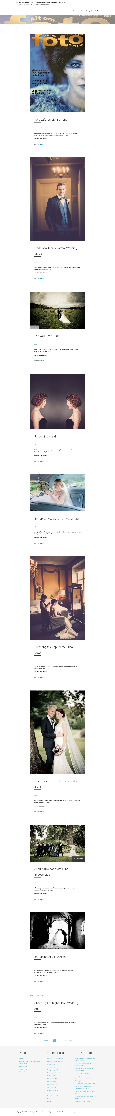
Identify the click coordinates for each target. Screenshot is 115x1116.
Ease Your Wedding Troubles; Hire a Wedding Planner (84, 1069)
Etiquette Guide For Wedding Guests (85, 1083)
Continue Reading (40, 139)
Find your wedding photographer (56, 1061)
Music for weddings (52, 1090)
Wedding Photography (87, 11)
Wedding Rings (23, 1069)
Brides (49, 1099)
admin (46, 128)
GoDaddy (72, 1112)
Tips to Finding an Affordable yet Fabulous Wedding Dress (84, 1087)
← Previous (45, 1040)
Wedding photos (51, 1087)
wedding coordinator (80, 1076)
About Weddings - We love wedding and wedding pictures (41, 3)
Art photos (50, 1093)
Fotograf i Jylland (45, 436)
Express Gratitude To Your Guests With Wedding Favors (29, 1062)
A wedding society (52, 1064)
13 (65, 1040)
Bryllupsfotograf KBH (53, 1070)
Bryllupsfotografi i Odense (50, 956)
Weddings (75, 11)
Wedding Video (23, 1072)
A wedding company (52, 1067)
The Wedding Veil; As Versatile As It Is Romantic (85, 1092)
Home (68, 11)
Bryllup (49, 1101)
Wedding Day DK (52, 1075)
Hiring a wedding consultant (82, 1073)
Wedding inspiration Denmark (55, 1058)
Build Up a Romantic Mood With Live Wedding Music (85, 1064)
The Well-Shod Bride (46, 336)
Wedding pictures (52, 1084)
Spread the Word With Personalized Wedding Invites (85, 1059)
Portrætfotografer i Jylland (50, 119)
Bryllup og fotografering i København (57, 518)
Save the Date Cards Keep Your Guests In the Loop (85, 1097)
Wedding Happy (51, 1081)
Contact (97, 11)
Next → (71, 1040)
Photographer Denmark (53, 1073)
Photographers (23, 1066)
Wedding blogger (52, 1078)
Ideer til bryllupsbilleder (53, 1096)
